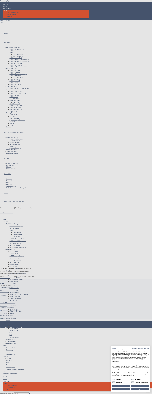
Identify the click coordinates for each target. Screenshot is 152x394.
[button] (114, 348)
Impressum (146, 348)
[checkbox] (113, 379)
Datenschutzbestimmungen (137, 348)
